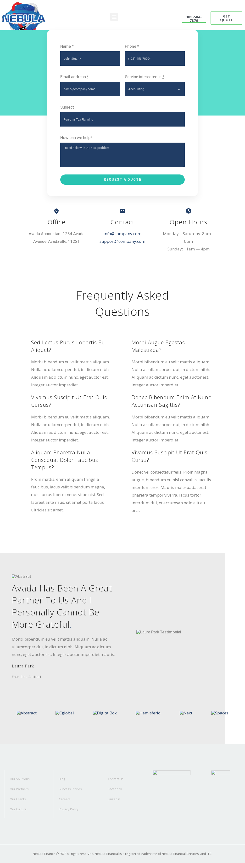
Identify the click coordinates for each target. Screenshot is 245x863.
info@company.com (122, 233)
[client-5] (186, 713)
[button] (114, 17)
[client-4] (148, 713)
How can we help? (76, 137)
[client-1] (27, 713)
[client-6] (219, 713)
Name (67, 46)
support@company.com (122, 241)
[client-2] (65, 713)
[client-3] (105, 713)
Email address (74, 76)
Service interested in (144, 76)
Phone (132, 46)
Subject (67, 107)
